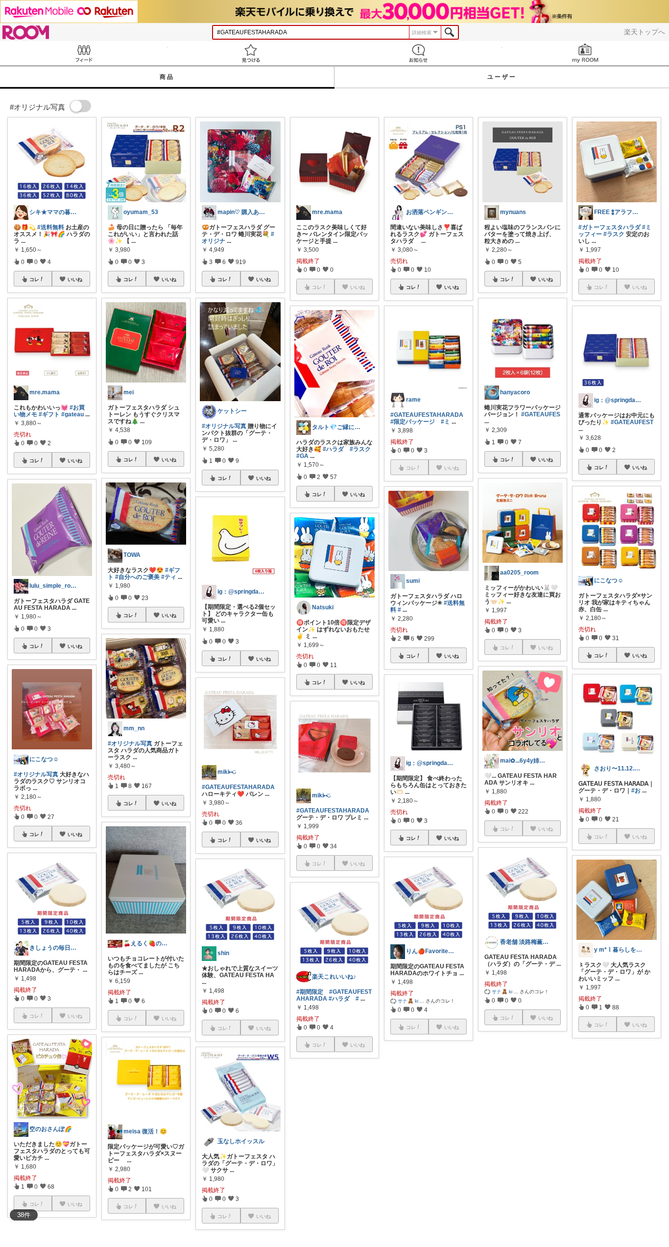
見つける (251, 53)
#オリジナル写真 (36, 774)
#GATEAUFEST (632, 422)
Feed (83, 53)
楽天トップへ (644, 32)
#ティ (168, 577)
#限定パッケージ (412, 421)
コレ (34, 279)
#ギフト (49, 414)
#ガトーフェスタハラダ (609, 227)
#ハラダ (333, 449)
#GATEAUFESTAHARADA (238, 787)
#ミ (445, 421)
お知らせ (418, 53)
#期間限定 (309, 991)
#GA (302, 456)
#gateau (72, 414)
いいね (75, 279)
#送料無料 (50, 227)
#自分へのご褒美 (137, 577)
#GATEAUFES (540, 414)
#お (636, 790)
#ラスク (360, 449)
